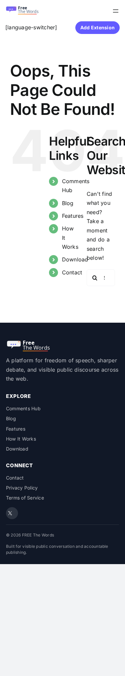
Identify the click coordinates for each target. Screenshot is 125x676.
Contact (72, 272)
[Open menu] (116, 11)
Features (73, 215)
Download (75, 259)
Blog (68, 203)
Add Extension (97, 27)
